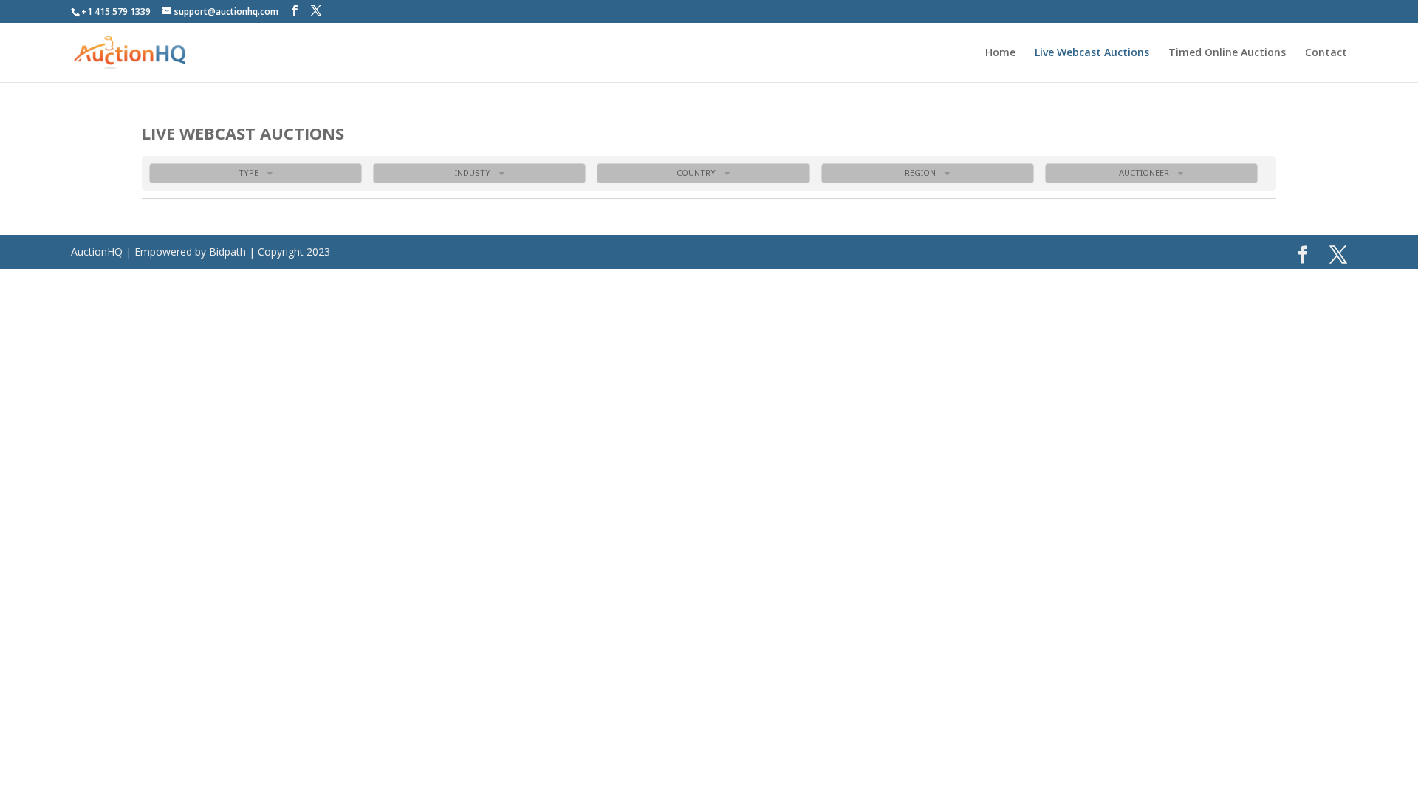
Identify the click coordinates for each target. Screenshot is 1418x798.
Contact (1326, 53)
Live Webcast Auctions (1092, 53)
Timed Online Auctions (1227, 53)
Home (1000, 53)
